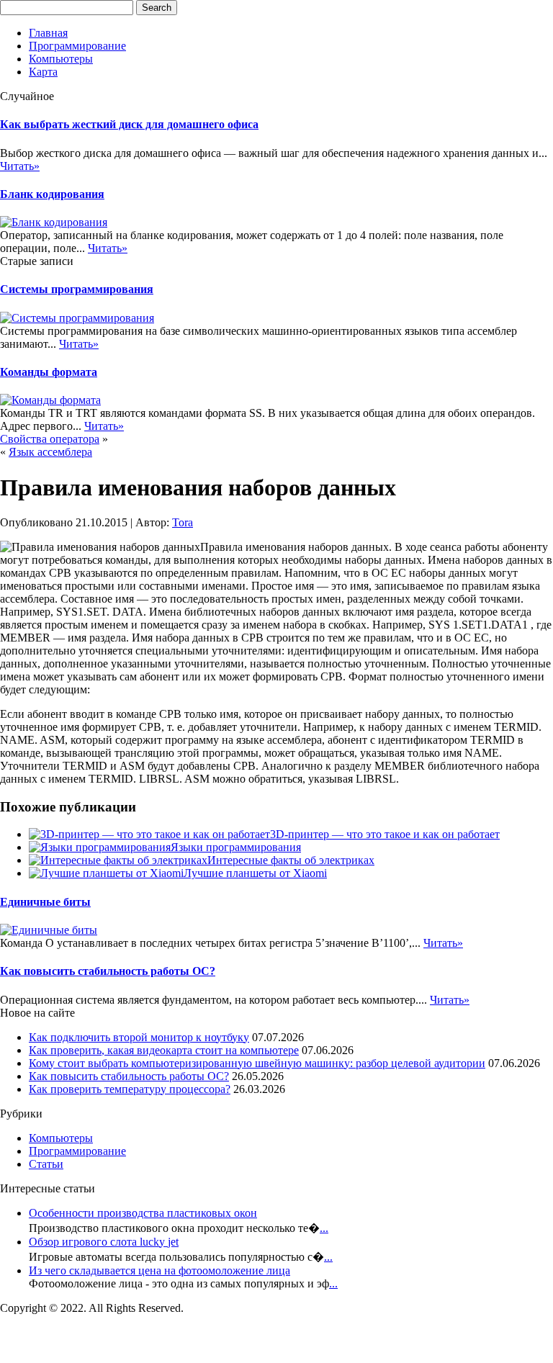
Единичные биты (45, 902)
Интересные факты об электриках (290, 860)
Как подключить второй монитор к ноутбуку (139, 1037)
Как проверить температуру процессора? (129, 1089)
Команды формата (48, 372)
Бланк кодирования (52, 194)
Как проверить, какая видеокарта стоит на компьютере (164, 1050)
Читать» (20, 166)
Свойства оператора (49, 439)
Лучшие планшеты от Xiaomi (255, 873)
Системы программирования (76, 289)
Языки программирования (236, 847)
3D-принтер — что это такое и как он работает (385, 834)
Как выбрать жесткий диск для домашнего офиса (129, 124)
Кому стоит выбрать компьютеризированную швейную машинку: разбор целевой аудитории (257, 1063)
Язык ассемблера (50, 452)
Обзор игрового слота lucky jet (104, 1242)
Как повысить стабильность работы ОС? (107, 971)
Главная (48, 33)
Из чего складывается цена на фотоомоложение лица (159, 1270)
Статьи (46, 1164)
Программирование (77, 46)
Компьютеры (61, 59)
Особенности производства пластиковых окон (143, 1213)
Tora (182, 522)
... (324, 1228)
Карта (43, 72)
